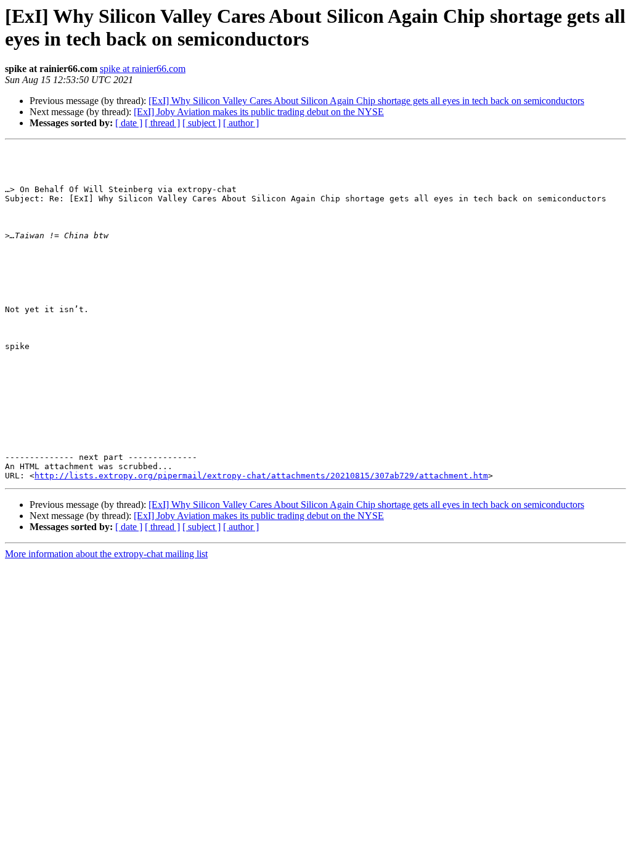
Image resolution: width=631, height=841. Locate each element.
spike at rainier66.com (142, 68)
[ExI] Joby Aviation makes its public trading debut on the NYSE (259, 112)
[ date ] (128, 123)
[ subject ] (201, 123)
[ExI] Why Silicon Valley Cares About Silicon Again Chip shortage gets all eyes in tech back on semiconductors (366, 100)
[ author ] (241, 123)
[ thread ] (162, 123)
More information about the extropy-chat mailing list (106, 554)
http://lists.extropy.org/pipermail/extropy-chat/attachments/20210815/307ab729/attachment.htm (261, 475)
